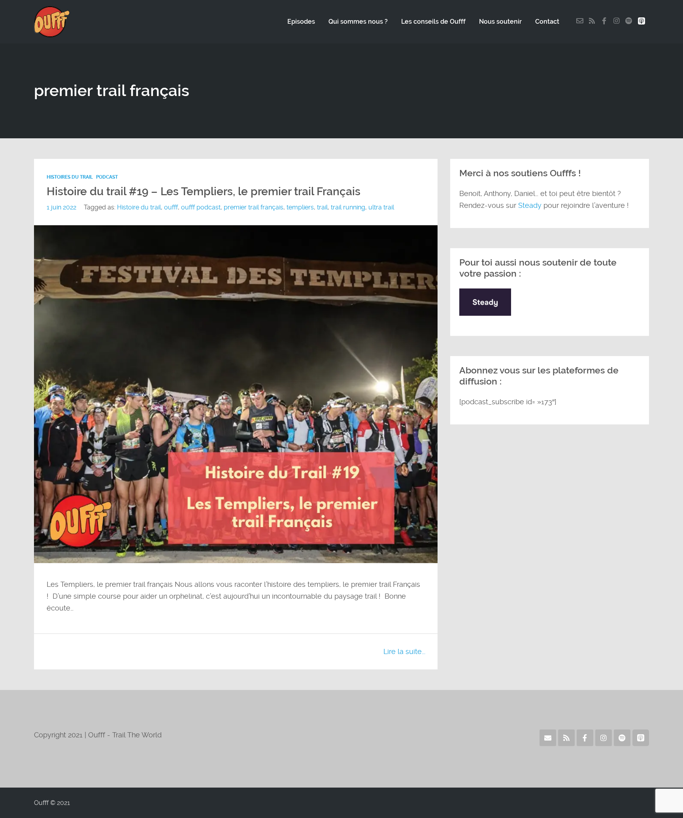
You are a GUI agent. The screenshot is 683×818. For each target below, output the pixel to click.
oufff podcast (201, 207)
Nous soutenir (500, 21)
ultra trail (381, 207)
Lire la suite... (404, 652)
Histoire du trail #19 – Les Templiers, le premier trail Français (203, 191)
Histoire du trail (139, 207)
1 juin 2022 (61, 207)
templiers (300, 207)
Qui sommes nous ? (358, 21)
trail (322, 207)
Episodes (301, 21)
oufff (171, 207)
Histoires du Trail (70, 177)
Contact (547, 21)
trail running (348, 207)
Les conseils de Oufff (433, 21)
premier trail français (253, 207)
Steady (529, 205)
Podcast (107, 177)
